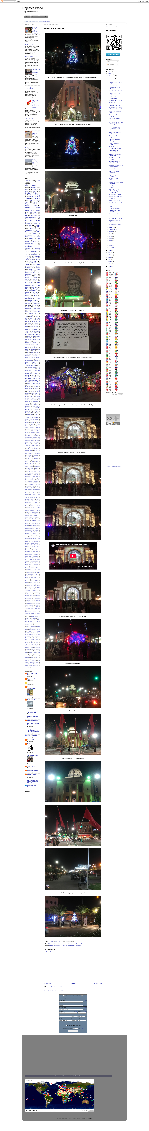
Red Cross (29, 593)
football (27, 421)
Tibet (28, 391)
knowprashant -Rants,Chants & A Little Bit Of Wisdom (33, 730)
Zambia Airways (36, 456)
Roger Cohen (28, 598)
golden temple (30, 650)
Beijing (27, 292)
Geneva (27, 311)
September (112, 229)
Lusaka (38, 546)
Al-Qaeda (35, 401)
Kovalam (36, 536)
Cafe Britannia (30, 484)
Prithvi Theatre (37, 585)
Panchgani (27, 575)
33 (110, 418)
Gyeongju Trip (36, 311)
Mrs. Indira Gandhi (34, 561)
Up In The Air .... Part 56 (115, 100)
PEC (35, 572)
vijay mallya (32, 665)
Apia (26, 297)
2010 (109, 261)
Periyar (26, 579)
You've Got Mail (29, 644)
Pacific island (37, 308)
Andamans (38, 469)
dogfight (28, 649)
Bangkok (27, 321)
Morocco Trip (66, 943)
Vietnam (27, 223)
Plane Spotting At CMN (115, 200)
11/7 (34, 460)
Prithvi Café (29, 585)
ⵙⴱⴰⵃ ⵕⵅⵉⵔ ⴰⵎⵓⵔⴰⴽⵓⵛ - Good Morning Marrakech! (116, 191)
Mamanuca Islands (30, 342)
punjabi (32, 422)
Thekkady (36, 623)
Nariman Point (34, 566)
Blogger (90, 1118)
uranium (27, 665)
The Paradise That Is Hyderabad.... (36, 71)
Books (38, 432)
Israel (37, 316)
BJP (32, 352)
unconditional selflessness (31, 663)
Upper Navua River (35, 393)
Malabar (36, 448)
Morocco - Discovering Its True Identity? (116, 166)
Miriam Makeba (28, 554)
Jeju (26, 318)
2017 (109, 71)
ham (26, 652)
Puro (33, 587)
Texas (26, 346)
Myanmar (36, 564)
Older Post (98, 983)
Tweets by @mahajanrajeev (113, 466)
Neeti (26, 326)
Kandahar (27, 412)
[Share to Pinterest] (73, 941)
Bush (34, 434)
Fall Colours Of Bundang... (116, 216)
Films (26, 289)
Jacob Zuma (28, 442)
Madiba (29, 383)
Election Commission (33, 500)
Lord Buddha (32, 546)
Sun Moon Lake (29, 390)
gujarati (36, 421)
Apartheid (38, 427)
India (26, 191)
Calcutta (27, 375)
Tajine (28, 618)
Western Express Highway (31, 419)
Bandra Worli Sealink (31, 373)
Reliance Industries (29, 595)
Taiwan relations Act (35, 616)
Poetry (27, 279)
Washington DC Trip (31, 230)
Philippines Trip (29, 285)
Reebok (36, 593)
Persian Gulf (35, 579)
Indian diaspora (30, 241)
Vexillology (29, 455)
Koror (29, 341)
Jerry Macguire (28, 531)
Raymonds (37, 592)
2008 (109, 266)
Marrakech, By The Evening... (114, 172)
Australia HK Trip (30, 243)
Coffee (36, 354)
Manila (27, 277)
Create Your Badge (35, 21)
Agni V (31, 466)
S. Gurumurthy (37, 598)
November (112, 78)
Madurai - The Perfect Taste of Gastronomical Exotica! (35, 30)
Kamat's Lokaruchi (30, 533)
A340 (26, 424)
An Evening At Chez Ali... (115, 194)
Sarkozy (36, 414)
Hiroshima (35, 306)
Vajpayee (29, 394)
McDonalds (27, 553)
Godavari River (33, 438)
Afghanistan (30, 333)
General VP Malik (34, 509)
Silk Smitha (36, 603)
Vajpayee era (32, 629)
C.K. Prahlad (28, 482)
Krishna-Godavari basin (30, 538)
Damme (34, 437)
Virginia (33, 331)
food (26, 189)
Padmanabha (30, 574)
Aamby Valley (28, 465)
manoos (36, 654)
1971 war (27, 461)
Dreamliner (35, 355)
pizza (32, 657)
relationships (28, 235)
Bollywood (34, 280)
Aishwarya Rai (30, 468)
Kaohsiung (27, 324)
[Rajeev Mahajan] (44, 21)
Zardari (29, 458)
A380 (32, 424)
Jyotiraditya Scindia (29, 445)
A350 (26, 463)
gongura (36, 650)
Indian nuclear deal (33, 380)
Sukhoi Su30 (30, 614)
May (110, 238)
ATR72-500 (32, 463)
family (26, 396)
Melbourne (28, 267)
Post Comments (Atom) (57, 986)
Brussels (29, 434)
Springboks (36, 606)
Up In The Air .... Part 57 (115, 91)
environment (32, 290)
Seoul (30, 269)
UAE (31, 271)
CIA (37, 434)
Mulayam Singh (28, 450)
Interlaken (27, 411)
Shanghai (32, 302)
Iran (39, 349)
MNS (28, 548)
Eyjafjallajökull (28, 502)
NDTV (35, 450)
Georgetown (36, 289)
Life (49, 943)
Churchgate (28, 354)
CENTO (34, 482)
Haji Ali (34, 517)
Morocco (60, 943)
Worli (32, 642)
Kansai (36, 323)
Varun (30, 631)
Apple (31, 473)
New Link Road (36, 383)
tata (33, 398)
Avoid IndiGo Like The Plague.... (35, 133)
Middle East (35, 553)
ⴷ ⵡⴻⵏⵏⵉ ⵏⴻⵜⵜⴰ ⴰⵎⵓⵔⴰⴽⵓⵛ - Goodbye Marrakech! (115, 108)
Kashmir (27, 447)
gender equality (36, 303)
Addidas (36, 465)
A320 (33, 461)
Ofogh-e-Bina (30, 572)
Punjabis (36, 386)
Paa (39, 572)
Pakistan (34, 262)
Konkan (31, 536)
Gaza (29, 507)
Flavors (32, 504)
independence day (30, 368)
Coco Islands (28, 437)
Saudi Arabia (29, 416)
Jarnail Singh (35, 530)
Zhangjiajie (28, 306)
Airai (35, 295)
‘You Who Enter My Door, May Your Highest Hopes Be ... (116, 123)
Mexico (38, 259)
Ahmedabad (37, 466)
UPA (33, 391)
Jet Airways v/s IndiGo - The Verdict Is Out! (31, 87)
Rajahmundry (35, 590)
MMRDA (29, 448)
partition (27, 422)
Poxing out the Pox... (31, 148)
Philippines (28, 275)
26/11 (37, 422)
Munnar (33, 562)
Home (27, 17)
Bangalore (31, 334)
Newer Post (48, 983)
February (112, 245)
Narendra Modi (30, 274)
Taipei (27, 264)
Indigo (31, 316)
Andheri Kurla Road (31, 471)
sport (37, 346)
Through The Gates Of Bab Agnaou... (115, 140)
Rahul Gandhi (28, 388)
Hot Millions (35, 518)
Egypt (39, 437)
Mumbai (27, 193)
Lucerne (36, 341)
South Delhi (29, 606)
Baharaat (31, 474)
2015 (109, 250)
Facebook (27, 406)
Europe (35, 202)
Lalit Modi (38, 447)
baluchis (27, 647)
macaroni (31, 654)
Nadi (29, 225)
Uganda (31, 319)
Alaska (36, 468)
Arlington (27, 403)
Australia (27, 248)
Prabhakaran (32, 584)
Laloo (26, 541)
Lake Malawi (36, 539)
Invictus (27, 525)
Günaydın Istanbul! (114, 213)
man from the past (32, 770)
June (110, 236)
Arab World (29, 429)
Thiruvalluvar (37, 624)
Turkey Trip (29, 244)
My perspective (31, 679)
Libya (28, 544)
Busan (26, 349)
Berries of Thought (32, 739)
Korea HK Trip (32, 266)
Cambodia (37, 248)
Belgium (38, 334)
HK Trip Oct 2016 (36, 321)
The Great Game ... (31, 119)
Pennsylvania (28, 363)
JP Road (36, 528)
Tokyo (27, 262)
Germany (38, 510)
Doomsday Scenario (29, 499)
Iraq (36, 411)
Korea (31, 196)
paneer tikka (28, 655)
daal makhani (37, 647)
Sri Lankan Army (29, 608)
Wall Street (33, 637)
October (111, 227)
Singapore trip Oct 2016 (31, 344)
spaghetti (32, 662)
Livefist (29, 683)
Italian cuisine (36, 339)
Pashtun (27, 577)
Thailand (27, 331)
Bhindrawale (27, 476)
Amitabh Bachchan (29, 469)
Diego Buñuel (33, 494)
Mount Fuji (36, 360)
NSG (26, 566)
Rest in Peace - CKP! (31, 56)
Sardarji (31, 601)
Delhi (38, 236)
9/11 (28, 352)
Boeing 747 (33, 313)
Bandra (36, 352)
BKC (26, 334)
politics (38, 210)
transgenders (28, 460)
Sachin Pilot (30, 600)
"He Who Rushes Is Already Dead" (114, 162)
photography (74, 943)
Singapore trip (33, 222)
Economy (37, 225)
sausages (27, 660)
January (111, 247)
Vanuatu (38, 629)
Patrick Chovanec (32, 735)
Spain (33, 350)
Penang (38, 269)
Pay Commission (34, 577)
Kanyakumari (28, 535)
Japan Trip (37, 223)
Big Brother (33, 478)
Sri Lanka (36, 363)
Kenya (32, 447)
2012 (109, 257)
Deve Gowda (33, 492)
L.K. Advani (32, 381)
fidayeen (33, 649)
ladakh (38, 331)
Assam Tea (27, 430)
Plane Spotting (35, 195)
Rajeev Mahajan (27, 21)
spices (38, 350)
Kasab (37, 445)
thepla (37, 662)
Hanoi (29, 249)
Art (28, 305)
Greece (31, 513)
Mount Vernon (30, 362)
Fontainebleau (29, 282)
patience (27, 657)
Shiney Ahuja (29, 603)
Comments (111, 64)
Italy (26, 381)
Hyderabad (28, 308)
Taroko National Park (30, 365)
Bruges (28, 336)
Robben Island (36, 597)
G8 (31, 505)
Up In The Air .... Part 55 (115, 202)
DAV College (28, 489)
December (112, 75)
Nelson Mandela (34, 326)
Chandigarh (35, 435)
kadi (35, 652)
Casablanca (28, 315)
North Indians (30, 385)
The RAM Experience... (115, 103)
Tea (39, 365)
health (36, 319)
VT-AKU (33, 628)
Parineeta (36, 575)
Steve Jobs (37, 608)
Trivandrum (33, 626)
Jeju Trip (32, 318)
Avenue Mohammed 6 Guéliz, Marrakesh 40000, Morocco (65, 945)
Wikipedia (27, 641)
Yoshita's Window (32, 716)
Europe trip (36, 198)
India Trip (28, 293)
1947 (37, 460)
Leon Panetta (34, 541)
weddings (27, 667)
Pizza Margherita (34, 582)
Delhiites (27, 492)
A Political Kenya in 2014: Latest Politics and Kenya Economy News (33, 722)
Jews (32, 359)
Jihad (37, 531)
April (110, 240)
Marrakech (54, 943)
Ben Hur (37, 474)
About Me (35, 17)
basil (32, 647)
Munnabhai (27, 562)
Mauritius (29, 414)
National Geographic (29, 567)
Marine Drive (35, 551)
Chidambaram (32, 310)
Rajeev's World (32, 8)
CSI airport (27, 435)
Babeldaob (34, 297)
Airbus (36, 333)
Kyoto (38, 298)
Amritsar (32, 427)
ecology (36, 458)
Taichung (38, 390)
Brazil (30, 481)
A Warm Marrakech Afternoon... (114, 179)
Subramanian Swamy (30, 611)
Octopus (38, 570)
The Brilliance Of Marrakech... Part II (115, 147)
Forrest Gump (28, 378)
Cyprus (37, 487)
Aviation (33, 187)
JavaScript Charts (78, 1075)
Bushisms (36, 481)
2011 (109, 259)
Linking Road (33, 544)
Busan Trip (33, 349)
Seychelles (37, 601)
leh (32, 346)
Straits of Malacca (33, 610)
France (27, 214)
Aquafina (36, 473)
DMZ (34, 336)
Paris (34, 233)
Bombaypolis (28, 236)
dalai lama (35, 394)
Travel (80, 943)
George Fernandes (29, 510)
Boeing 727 (32, 479)
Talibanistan (35, 417)
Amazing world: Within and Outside (33, 775)
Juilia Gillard (35, 443)
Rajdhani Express (29, 592)
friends (38, 649)
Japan (35, 205)
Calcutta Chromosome (31, 687)
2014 (109, 252)
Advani (26, 466)
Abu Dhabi (33, 399)
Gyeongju (27, 303)
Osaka (35, 277)
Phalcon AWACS (34, 580)
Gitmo (26, 513)
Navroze (38, 567)
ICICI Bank (33, 520)
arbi (32, 645)
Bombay (37, 193)
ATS (37, 463)
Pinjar (26, 582)
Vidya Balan (35, 455)
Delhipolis (35, 404)
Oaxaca (38, 267)
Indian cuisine (33, 218)
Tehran (34, 451)
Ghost (28, 512)
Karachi (34, 535)
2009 (109, 264)
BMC (33, 403)
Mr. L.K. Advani (28, 559)
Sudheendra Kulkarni (29, 613)
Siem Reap (34, 251)
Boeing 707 (33, 432)
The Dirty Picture (33, 619)
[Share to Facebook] (72, 941)
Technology (34, 329)
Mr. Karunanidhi (35, 557)
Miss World (36, 554)
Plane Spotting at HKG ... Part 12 (35, 161)
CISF (39, 482)
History (34, 189)
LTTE (37, 359)
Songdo (27, 256)
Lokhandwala (28, 360)
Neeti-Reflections (32, 699)
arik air (36, 645)
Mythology (34, 215)
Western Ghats (34, 639)
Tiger (28, 626)
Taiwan (38, 220)
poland (37, 657)
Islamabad (32, 526)
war (38, 665)
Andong (35, 372)
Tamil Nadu (33, 618)
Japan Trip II (29, 259)
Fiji (26, 215)
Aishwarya (33, 425)
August (111, 231)
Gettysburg (27, 357)
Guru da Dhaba (28, 515)
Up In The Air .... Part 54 (115, 218)
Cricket (38, 375)
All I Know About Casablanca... (113, 97)
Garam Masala (37, 505)
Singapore (28, 204)
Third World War (29, 624)
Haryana (36, 409)
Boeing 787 (35, 347)
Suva (26, 329)
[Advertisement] (73, 969)
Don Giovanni (33, 495)
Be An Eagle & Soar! (30, 44)
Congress (27, 355)
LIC (30, 539)
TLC (28, 616)
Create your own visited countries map (62, 1075)
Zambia (36, 644)
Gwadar (35, 515)
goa (32, 421)
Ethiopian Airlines (32, 377)
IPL (35, 522)
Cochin (28, 486)
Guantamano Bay (29, 440)
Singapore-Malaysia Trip (32, 217)
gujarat (31, 396)
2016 (109, 73)
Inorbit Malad (35, 523)
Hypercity (27, 520)
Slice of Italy (37, 605)
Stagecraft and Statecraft (31, 786)
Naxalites (29, 569)
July (110, 234)
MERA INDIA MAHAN (33, 755)
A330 (37, 461)
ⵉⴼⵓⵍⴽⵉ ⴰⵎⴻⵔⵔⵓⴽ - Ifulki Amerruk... (115, 197)
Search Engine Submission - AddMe (53, 991)
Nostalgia (32, 570)
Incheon (27, 207)
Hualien (29, 323)
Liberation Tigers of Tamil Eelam (32, 543)
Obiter (29, 744)
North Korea (35, 305)
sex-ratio (34, 660)
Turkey (30, 227)
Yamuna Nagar (28, 456)
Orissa (28, 350)
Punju (28, 587)
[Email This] (67, 941)
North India (28, 328)
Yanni (37, 642)
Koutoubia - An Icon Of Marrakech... (115, 155)
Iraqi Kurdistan (33, 525)
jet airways (34, 287)
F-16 (36, 502)
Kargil (33, 412)
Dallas (38, 336)
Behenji (27, 347)
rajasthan (27, 659)
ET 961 (38, 499)
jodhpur (30, 652)
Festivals (27, 504)
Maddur (32, 548)
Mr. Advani (27, 557)
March (111, 243)
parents (36, 655)
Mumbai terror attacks (34, 300)
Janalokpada (28, 530)
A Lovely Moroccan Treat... (116, 169)
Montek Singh (36, 556)
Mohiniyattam (28, 556)
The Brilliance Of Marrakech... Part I (114, 151)
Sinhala (31, 605)
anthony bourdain (32, 367)
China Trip (28, 220)
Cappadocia (28, 298)
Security (35, 214)
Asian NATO (35, 429)
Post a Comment (50, 952)
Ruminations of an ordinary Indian (32, 711)
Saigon (36, 388)
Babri (26, 474)
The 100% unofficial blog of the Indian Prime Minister (33, 782)
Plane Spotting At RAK (115, 105)
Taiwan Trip (32, 228)
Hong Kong (32, 212)
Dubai (35, 275)
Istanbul (34, 258)
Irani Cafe (36, 440)
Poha (26, 584)
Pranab (38, 584)
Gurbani (36, 513)
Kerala (38, 412)
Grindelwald (30, 337)
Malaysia (31, 238)
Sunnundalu (37, 614)
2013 (109, 255)
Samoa (35, 279)
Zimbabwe (27, 645)
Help (85, 1000)
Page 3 (36, 574)
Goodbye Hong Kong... (115, 224)
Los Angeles (35, 324)
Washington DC (30, 246)
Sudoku (38, 613)
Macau (38, 381)
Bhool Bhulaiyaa (36, 476)
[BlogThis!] (68, 941)
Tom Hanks (37, 453)
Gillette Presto (35, 512)
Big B (28, 478)
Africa (26, 280)
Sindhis (26, 605)
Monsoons (34, 254)
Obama (35, 292)
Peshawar (27, 580)
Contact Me (44, 17)
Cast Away (37, 484)
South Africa (35, 328)
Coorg (33, 375)
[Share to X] (70, 941)
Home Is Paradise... (114, 80)
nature (34, 191)
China (30, 200)
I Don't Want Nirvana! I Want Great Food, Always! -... (115, 87)
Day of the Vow (34, 491)
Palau (38, 227)
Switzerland (33, 261)
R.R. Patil (34, 588)
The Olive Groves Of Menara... (114, 158)
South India (36, 264)
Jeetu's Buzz (31, 766)
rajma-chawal (35, 659)
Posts (109, 61)
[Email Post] (63, 941)
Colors (33, 486)
